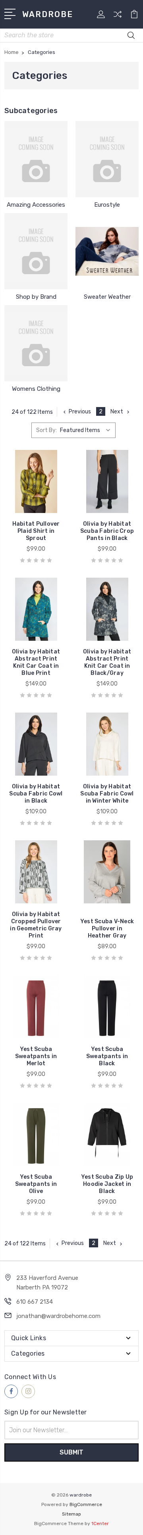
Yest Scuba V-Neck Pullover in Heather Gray (107, 928)
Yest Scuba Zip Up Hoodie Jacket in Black (107, 1184)
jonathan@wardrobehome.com (58, 1316)
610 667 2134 (34, 1301)
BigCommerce (86, 1504)
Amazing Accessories (36, 204)
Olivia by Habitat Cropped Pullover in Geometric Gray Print (36, 925)
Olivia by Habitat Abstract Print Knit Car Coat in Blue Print (36, 662)
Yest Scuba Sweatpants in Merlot (36, 1056)
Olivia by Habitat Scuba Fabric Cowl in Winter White (106, 793)
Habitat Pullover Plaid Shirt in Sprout (36, 531)
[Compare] (117, 17)
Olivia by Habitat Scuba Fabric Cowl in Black (35, 793)
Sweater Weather (107, 296)
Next (116, 411)
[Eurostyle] (107, 159)
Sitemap (71, 1514)
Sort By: (46, 430)
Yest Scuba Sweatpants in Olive (36, 1184)
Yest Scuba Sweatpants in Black (107, 1056)
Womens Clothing (36, 388)
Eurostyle (107, 204)
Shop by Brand (36, 296)
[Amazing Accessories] (36, 159)
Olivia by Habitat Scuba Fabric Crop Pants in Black (107, 531)
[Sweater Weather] (107, 251)
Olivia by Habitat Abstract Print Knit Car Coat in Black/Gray (107, 662)
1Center (100, 1523)
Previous (80, 411)
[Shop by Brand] (36, 251)
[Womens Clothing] (36, 343)
